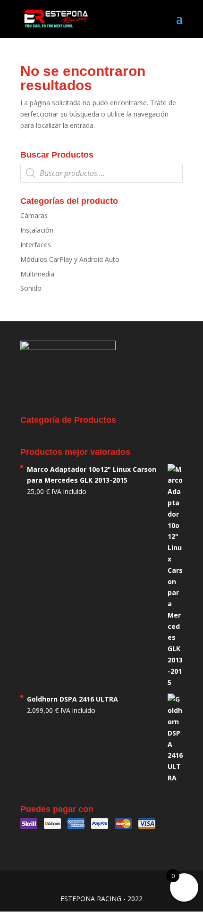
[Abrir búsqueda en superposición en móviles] (101, 173)
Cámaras (34, 215)
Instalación (36, 230)
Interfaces (35, 244)
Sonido (31, 288)
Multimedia (37, 273)
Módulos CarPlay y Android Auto (69, 259)
